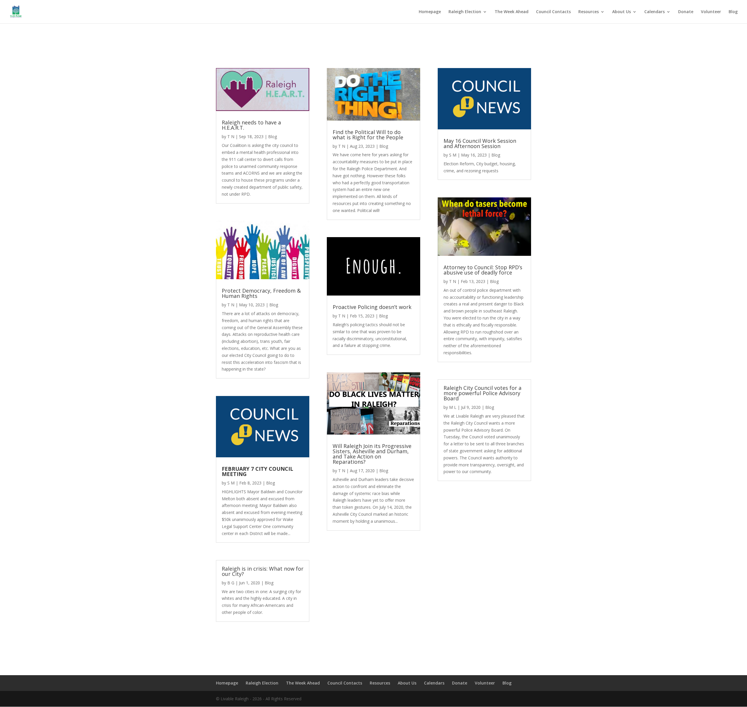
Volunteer (711, 12)
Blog (733, 12)
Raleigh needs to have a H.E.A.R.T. (251, 125)
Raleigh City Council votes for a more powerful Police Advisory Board (482, 393)
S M (231, 483)
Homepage (430, 12)
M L (452, 407)
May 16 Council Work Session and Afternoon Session (480, 143)
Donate (685, 12)
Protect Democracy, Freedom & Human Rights (261, 293)
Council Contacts (553, 12)
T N (230, 136)
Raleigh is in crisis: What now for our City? (262, 571)
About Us (621, 12)
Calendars (654, 12)
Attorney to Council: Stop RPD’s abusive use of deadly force (483, 270)
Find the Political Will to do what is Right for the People (368, 134)
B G (230, 583)
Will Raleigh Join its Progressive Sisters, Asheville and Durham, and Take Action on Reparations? (372, 453)
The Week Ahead (511, 12)
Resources (588, 12)
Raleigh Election (464, 12)
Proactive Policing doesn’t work (372, 306)
